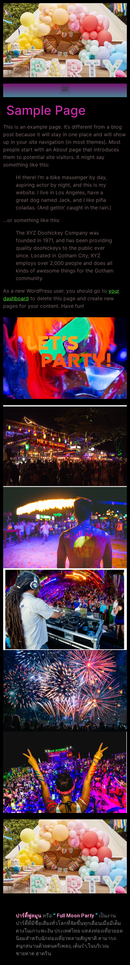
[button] (65, 89)
